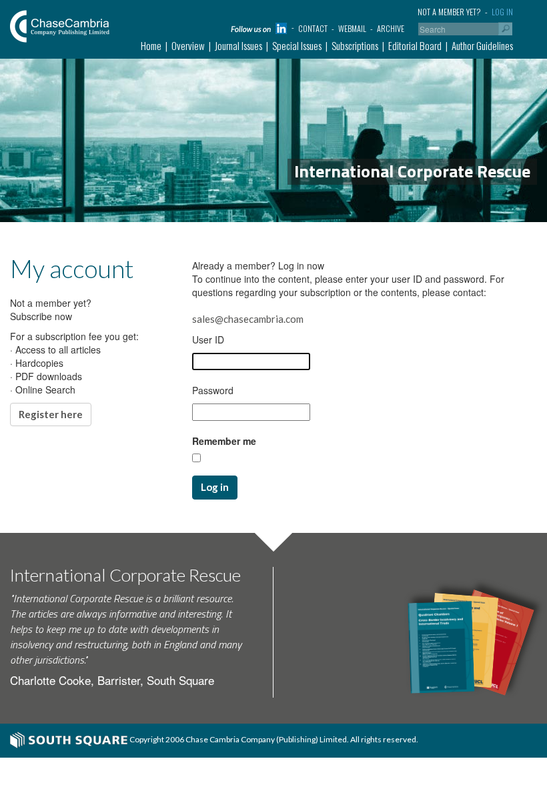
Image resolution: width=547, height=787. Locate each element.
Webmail (352, 28)
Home (151, 45)
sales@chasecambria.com (248, 319)
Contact (313, 28)
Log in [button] (215, 487)
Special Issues (297, 45)
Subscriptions (355, 45)
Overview (188, 45)
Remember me (224, 441)
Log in (502, 11)
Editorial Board (415, 45)
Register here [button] (51, 414)
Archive (390, 28)
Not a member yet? (449, 11)
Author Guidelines (482, 45)
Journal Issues (238, 45)
